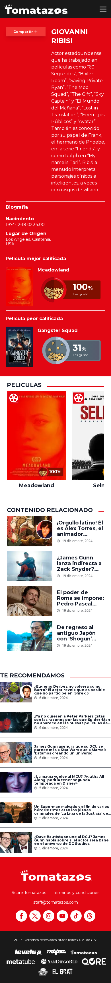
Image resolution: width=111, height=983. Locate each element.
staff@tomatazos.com (55, 902)
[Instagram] (48, 916)
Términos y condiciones (76, 892)
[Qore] (94, 961)
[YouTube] (62, 916)
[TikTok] (76, 916)
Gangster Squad (58, 330)
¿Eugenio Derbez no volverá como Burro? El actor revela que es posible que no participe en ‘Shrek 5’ (69, 690)
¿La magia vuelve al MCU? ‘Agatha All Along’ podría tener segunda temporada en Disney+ (69, 780)
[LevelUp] (28, 952)
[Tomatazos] (36, 9)
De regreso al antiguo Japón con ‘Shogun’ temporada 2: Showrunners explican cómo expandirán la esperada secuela (80, 633)
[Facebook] (21, 916)
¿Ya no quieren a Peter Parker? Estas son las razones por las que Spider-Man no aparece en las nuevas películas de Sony (72, 720)
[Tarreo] (56, 952)
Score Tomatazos (29, 892)
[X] (35, 916)
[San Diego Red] (59, 961)
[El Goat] (62, 971)
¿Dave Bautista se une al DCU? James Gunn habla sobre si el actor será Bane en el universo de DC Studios (71, 840)
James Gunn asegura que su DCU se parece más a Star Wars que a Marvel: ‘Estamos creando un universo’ (70, 750)
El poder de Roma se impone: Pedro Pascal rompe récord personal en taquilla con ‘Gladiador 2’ (80, 598)
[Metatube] (20, 961)
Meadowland (53, 270)
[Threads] (89, 916)
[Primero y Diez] (43, 971)
